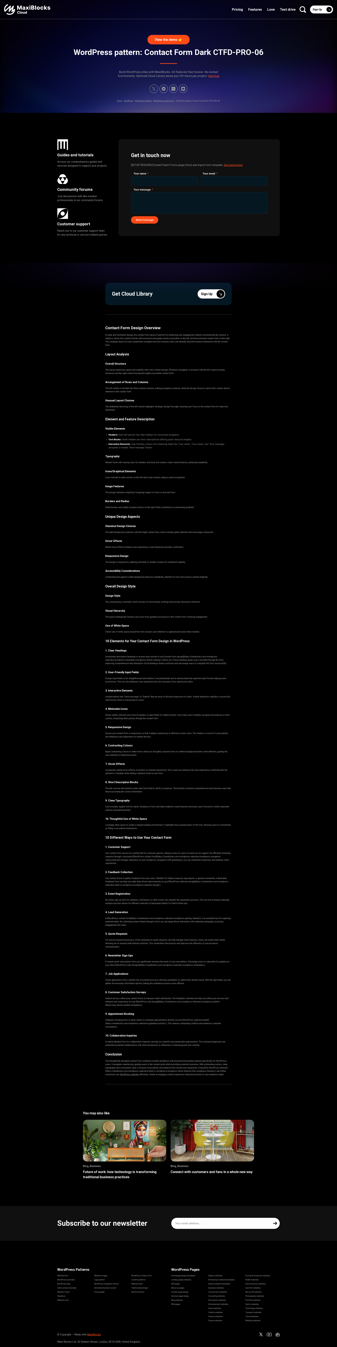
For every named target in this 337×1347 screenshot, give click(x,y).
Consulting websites (216, 1296)
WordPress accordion (66, 1280)
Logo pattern (99, 1280)
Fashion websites (215, 1312)
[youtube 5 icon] (183, 89)
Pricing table (99, 1292)
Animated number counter (105, 1288)
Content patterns (138, 1280)
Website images (101, 1276)
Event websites (214, 1308)
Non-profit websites (253, 1292)
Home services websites (255, 1284)
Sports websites (252, 1304)
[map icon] (278, 1334)
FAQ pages (175, 1304)
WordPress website (129, 1074)
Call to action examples (66, 1288)
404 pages (175, 1284)
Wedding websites (253, 1320)
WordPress (128, 101)
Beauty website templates (219, 1284)
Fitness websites (215, 1320)
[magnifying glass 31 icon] (173, 89)
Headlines (61, 1296)
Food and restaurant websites (257, 1276)
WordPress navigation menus (106, 1284)
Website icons (63, 1300)
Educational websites (217, 1300)
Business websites (216, 1288)
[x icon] (154, 89)
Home (119, 101)
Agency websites (215, 1276)
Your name (140, 173)
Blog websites (177, 1300)
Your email (209, 173)
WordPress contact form (164, 101)
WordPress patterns (143, 101)
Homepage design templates (183, 1276)
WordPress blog (63, 1284)
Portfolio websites (253, 1300)
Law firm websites (253, 1288)
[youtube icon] (269, 1334)
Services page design (180, 1296)
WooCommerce (137, 1292)
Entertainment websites (218, 1304)
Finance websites (215, 1316)
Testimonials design (139, 1288)
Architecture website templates (221, 1280)
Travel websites (251, 1316)
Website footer (63, 1292)
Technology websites (254, 1308)
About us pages (177, 1288)
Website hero (62, 1276)
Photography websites (254, 1296)
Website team (137, 1284)
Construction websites (217, 1292)
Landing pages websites (181, 1280)
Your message (142, 189)
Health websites (252, 1280)
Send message (144, 219)
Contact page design (179, 1292)
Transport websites (253, 1312)
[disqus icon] (163, 89)
